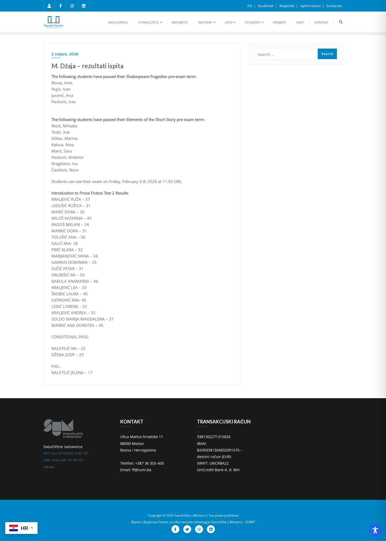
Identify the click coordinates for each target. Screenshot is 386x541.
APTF (47, 453)
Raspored (287, 5)
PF (70, 460)
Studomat (266, 5)
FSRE (78, 453)
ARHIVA (48, 467)
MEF (64, 460)
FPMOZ (68, 453)
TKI (75, 460)
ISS (250, 5)
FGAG (55, 460)
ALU (55, 453)
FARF (46, 460)
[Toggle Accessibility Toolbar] (375, 530)
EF (60, 453)
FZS (85, 453)
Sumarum (334, 5)
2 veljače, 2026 (65, 54)
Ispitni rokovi (310, 5)
